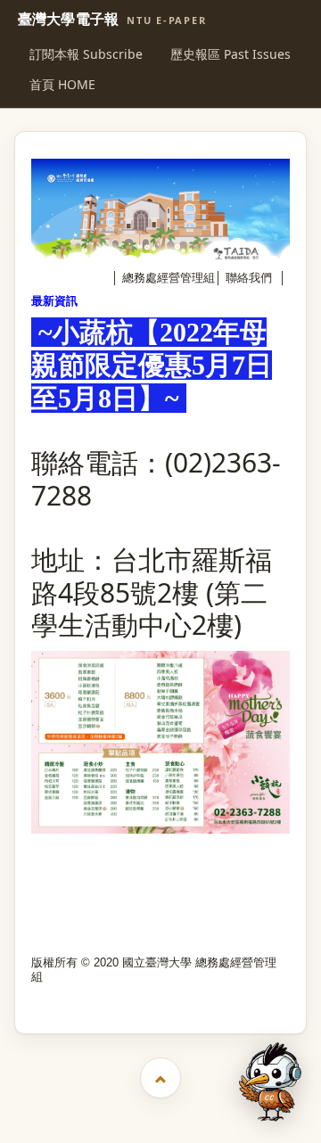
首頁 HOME (62, 84)
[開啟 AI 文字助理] (270, 1082)
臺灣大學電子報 (112, 20)
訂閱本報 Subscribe (86, 53)
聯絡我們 (249, 277)
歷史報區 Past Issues (230, 53)
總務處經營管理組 (168, 277)
